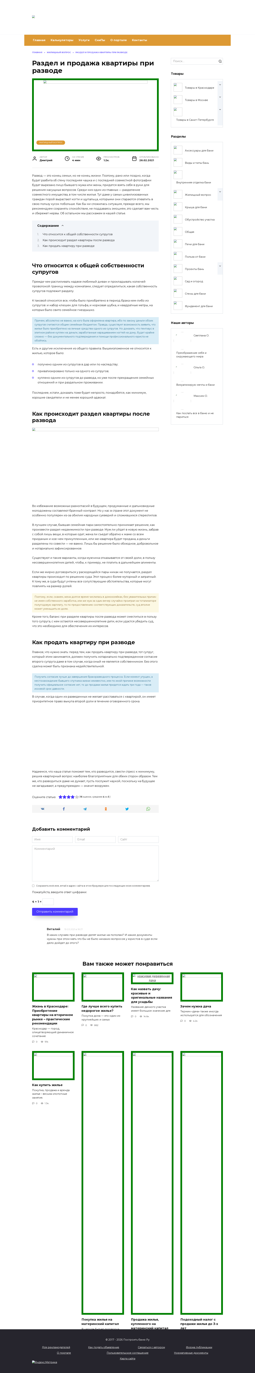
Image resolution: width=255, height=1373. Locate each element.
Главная (39, 40)
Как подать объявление (103, 1347)
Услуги (84, 40)
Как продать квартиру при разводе (69, 246)
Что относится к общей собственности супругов (78, 234)
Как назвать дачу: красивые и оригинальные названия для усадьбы (151, 995)
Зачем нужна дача (195, 1006)
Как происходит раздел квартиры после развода (78, 240)
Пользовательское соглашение (127, 1352)
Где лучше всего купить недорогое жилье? (102, 1008)
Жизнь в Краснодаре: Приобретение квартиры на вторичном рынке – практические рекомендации (52, 1015)
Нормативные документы (191, 1352)
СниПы (100, 40)
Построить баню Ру (96, 15)
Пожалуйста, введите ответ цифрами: (59, 892)
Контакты (139, 40)
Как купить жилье (47, 1085)
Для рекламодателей (56, 1347)
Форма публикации (199, 1347)
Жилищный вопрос (50, 142)
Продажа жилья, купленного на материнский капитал (149, 1324)
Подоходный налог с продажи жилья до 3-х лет (199, 1324)
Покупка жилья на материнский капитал (100, 1322)
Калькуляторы (62, 40)
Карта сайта (127, 1358)
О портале (118, 40)
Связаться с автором (151, 1347)
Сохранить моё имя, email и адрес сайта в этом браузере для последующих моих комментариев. (93, 885)
